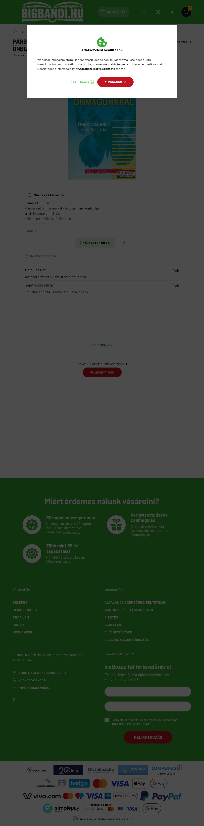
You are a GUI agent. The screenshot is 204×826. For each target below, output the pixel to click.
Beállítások (79, 82)
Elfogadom (113, 82)
